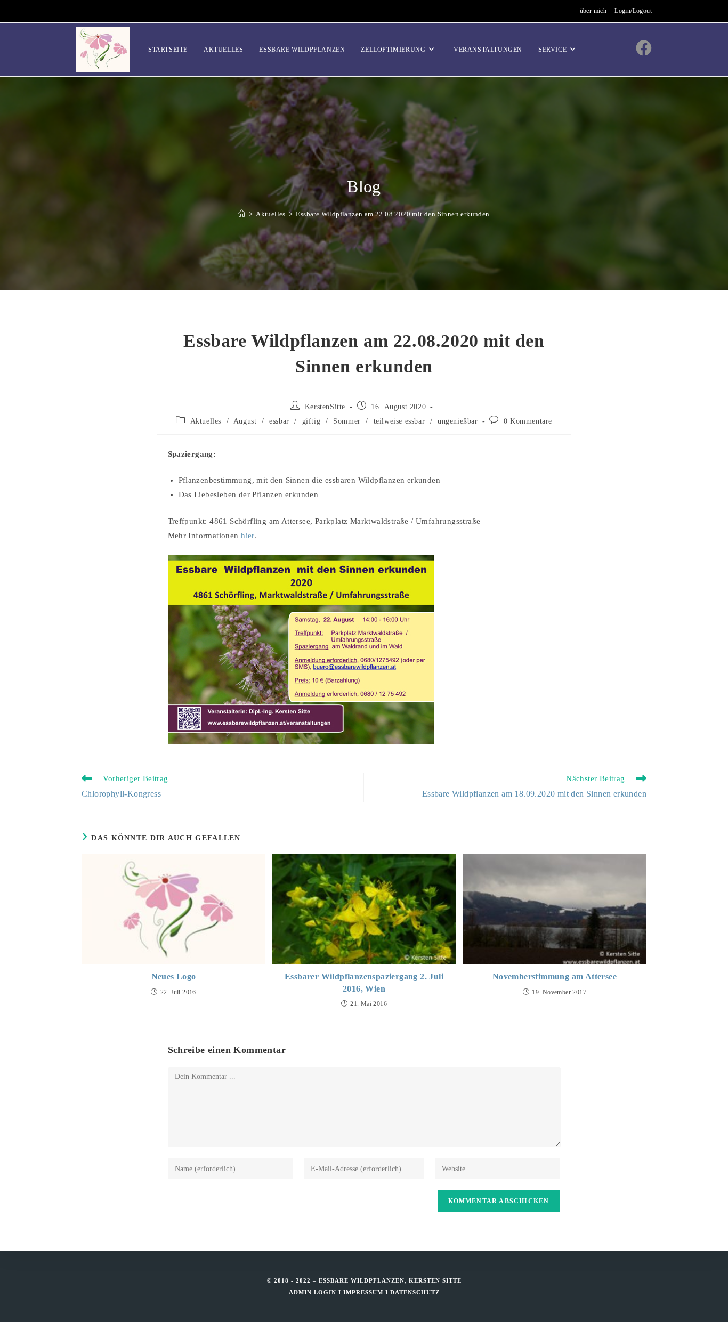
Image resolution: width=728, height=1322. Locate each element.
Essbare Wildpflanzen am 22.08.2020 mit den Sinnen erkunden (392, 214)
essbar (279, 421)
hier (247, 535)
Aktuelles (205, 421)
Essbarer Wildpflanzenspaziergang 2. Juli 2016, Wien (364, 982)
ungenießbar (458, 421)
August (245, 421)
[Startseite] (241, 214)
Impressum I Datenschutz (391, 1292)
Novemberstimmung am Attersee (554, 976)
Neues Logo (173, 976)
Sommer (347, 421)
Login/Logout (633, 10)
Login (325, 1292)
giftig (311, 421)
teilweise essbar (399, 421)
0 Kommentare (528, 421)
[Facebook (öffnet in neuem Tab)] (644, 48)
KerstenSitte (325, 407)
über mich (593, 10)
